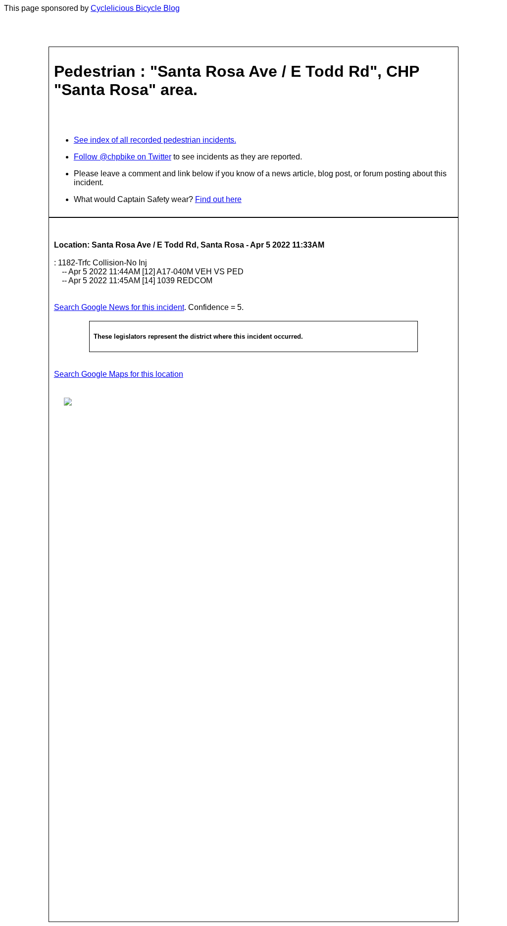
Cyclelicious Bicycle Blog (135, 8)
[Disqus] (253, 539)
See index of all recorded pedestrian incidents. (155, 140)
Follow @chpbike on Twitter (122, 157)
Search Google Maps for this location (118, 374)
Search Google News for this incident (119, 307)
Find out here (218, 199)
